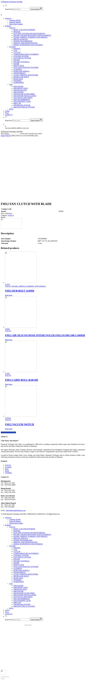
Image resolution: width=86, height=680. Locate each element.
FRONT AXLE (18, 565)
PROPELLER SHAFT (21, 576)
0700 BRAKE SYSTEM (21, 604)
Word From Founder (16, 523)
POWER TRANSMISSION (22, 540)
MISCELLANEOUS (20, 538)
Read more (8, 295)
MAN (7, 471)
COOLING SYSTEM (21, 555)
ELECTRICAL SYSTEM (22, 557)
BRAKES (16, 531)
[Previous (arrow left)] (2, 678)
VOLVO (8, 136)
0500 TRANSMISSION (21, 599)
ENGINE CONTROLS (21, 561)
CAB (15, 550)
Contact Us (8, 614)
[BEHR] (11, 228)
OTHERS (8, 473)
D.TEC (7, 284)
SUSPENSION (18, 582)
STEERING (17, 580)
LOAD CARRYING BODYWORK (25, 574)
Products (8, 525)
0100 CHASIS (18, 585)
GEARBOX (17, 568)
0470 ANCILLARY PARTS (22, 597)
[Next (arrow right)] (4, 678)
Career (7, 610)
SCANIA (8, 467)
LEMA (7, 329)
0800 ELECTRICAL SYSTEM (24, 606)
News (7, 612)
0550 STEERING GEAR (22, 601)
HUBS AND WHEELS (21, 570)
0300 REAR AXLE (20, 589)
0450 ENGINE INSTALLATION (24, 595)
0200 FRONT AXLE (20, 587)
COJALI (8, 418)
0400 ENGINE (18, 591)
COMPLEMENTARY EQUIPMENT (26, 553)
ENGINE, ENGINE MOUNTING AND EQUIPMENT (32, 534)
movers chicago (28, 624)
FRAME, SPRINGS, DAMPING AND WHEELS (29, 286)
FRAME (16, 563)
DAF (6, 469)
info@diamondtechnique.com (16, 510)
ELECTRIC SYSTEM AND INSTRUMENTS (29, 533)
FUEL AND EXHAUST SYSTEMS (25, 567)
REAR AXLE (18, 578)
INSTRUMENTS (19, 572)
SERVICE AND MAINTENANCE (25, 542)
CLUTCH (16, 551)
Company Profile (15, 519)
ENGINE (16, 559)
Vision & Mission (15, 521)
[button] (6, 6)
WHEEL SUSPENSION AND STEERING (28, 544)
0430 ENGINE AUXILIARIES (24, 593)
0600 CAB (17, 602)
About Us (8, 517)
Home (3, 136)
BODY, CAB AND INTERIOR (24, 529)
